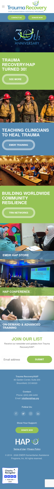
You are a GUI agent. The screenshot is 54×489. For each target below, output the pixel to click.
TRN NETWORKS (18, 212)
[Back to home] (27, 6)
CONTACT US (16, 17)
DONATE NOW (37, 17)
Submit (39, 359)
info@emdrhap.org (30, 398)
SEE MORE (15, 79)
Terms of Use (20, 449)
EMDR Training (18, 145)
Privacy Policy (33, 449)
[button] (3, 6)
